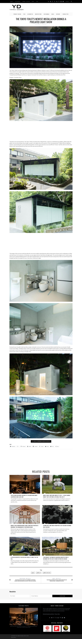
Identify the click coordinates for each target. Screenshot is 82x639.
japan (33, 572)
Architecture (38, 14)
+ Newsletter (65, 14)
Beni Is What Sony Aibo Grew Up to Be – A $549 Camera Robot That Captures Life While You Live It (56, 496)
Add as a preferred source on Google (41, 441)
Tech (24, 14)
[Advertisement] (51, 7)
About (11, 1)
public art (39, 572)
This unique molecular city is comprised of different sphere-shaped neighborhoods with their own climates (25, 579)
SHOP (33, 1)
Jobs (37, 1)
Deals (53, 14)
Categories (17, 1)
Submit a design (26, 1)
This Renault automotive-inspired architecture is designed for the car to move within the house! (55, 558)
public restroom (46, 572)
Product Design (17, 14)
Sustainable (46, 14)
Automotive (30, 14)
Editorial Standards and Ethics (48, 613)
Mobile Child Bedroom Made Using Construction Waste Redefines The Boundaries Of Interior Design (24, 526)
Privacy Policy (57, 613)
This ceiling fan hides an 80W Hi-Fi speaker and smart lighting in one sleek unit (23, 627)
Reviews (58, 14)
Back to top (13, 637)
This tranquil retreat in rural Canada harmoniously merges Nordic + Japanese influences (57, 579)
